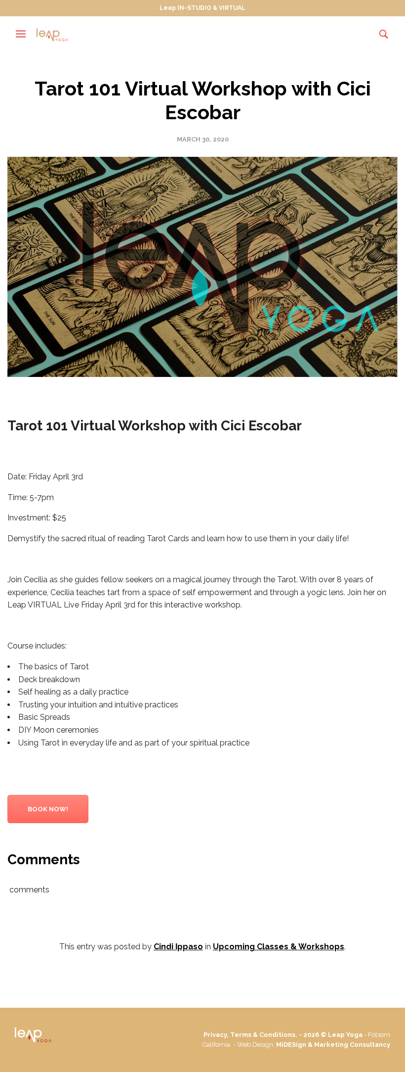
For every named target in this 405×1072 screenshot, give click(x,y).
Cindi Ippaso (178, 946)
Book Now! (48, 809)
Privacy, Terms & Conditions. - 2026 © (265, 1034)
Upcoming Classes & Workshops (278, 946)
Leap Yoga (345, 1034)
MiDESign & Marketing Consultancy (333, 1044)
